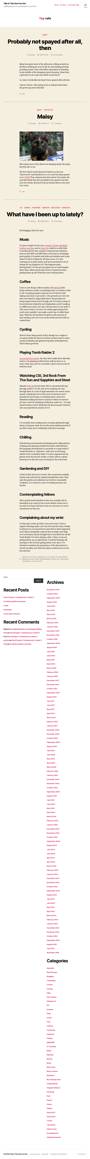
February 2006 (52, 771)
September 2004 (53, 841)
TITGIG (49, 1121)
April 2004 (51, 862)
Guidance (50, 1034)
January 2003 (52, 924)
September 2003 (53, 891)
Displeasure (51, 1001)
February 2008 (52, 672)
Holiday (50, 1038)
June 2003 (51, 903)
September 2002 (53, 940)
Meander (50, 1055)
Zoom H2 (44, 248)
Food (48, 1022)
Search (6, 577)
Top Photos (48, 110)
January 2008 (52, 676)
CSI (56, 557)
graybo (6, 640)
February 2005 (52, 821)
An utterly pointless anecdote (14, 601)
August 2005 (52, 796)
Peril (48, 1096)
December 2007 (53, 680)
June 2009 (51, 606)
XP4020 (57, 288)
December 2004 (53, 829)
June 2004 (51, 854)
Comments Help (73, 5)
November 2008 (53, 635)
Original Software (53, 1088)
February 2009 (52, 623)
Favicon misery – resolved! (38, 1154)
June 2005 (51, 804)
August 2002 (52, 944)
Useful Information (54, 1137)
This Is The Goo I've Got (15, 3)
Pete (5, 633)
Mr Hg (31, 386)
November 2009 (53, 590)
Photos (49, 1100)
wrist (33, 561)
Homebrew (8, 610)
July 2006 (51, 750)
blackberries (42, 557)
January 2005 (52, 825)
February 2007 (52, 722)
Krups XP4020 (63, 557)
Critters (50, 985)
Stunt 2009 (51, 1117)
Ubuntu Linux (52, 1129)
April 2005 (51, 812)
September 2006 (53, 742)
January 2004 (52, 874)
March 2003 (51, 915)
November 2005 (53, 783)
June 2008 (51, 656)
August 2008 (52, 647)
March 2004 (51, 866)
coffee (52, 557)
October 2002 (52, 936)
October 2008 (52, 639)
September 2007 (53, 693)
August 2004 (52, 845)
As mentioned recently (29, 358)
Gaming (27, 207)
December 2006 (53, 730)
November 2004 (53, 833)
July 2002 (50, 948)
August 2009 (52, 602)
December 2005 (53, 779)
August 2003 (52, 895)
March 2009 (51, 618)
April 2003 (51, 911)
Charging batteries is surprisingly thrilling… (26, 629)
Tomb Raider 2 (26, 561)
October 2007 (52, 689)
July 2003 (51, 899)
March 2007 (51, 717)
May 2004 (51, 858)
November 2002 (53, 932)
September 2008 (53, 643)
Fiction (49, 1018)
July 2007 (50, 701)
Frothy (6, 605)
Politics (49, 1108)
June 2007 (51, 705)
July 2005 (51, 800)
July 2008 (51, 651)
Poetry (49, 1104)
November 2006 (53, 734)
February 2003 (52, 920)
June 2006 (51, 755)
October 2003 (52, 887)
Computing (51, 980)
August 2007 (52, 697)
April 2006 (51, 763)
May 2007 (50, 709)
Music (49, 1063)
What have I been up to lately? (45, 214)
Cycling (50, 989)
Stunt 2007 (51, 1112)
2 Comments (58, 221)
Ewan (49, 1013)
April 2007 (51, 713)
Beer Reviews (52, 972)
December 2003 (53, 878)
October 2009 (52, 594)
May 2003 (51, 907)
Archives (63, 5)
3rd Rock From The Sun (29, 557)
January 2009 (52, 627)
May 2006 (51, 759)
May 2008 (51, 660)
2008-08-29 (44, 221)
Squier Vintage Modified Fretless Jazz (47, 559)
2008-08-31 (45, 123)
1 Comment (58, 123)
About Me (50, 968)
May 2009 (51, 610)
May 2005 (51, 808)
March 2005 (51, 816)
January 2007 (52, 726)
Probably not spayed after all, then (45, 44)
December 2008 (53, 631)
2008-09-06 (44, 55)
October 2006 (52, 738)
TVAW (27, 177)
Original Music (52, 1084)
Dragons (50, 1009)
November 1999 (53, 953)
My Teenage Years (54, 1079)
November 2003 (53, 882)
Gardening (36, 207)
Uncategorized (52, 1133)
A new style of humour (12, 614)
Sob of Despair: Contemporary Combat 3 (19, 597)
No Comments (58, 55)
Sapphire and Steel (28, 559)
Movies (49, 1059)
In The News (51, 1046)
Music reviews (52, 1071)
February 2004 (52, 870)
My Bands (50, 1075)
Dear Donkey (52, 997)
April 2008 (51, 664)
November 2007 (53, 684)
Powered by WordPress (58, 1154)
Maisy (45, 35)
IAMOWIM (45, 207)
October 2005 (52, 788)
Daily (49, 993)
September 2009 (53, 598)
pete (33, 55)
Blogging (50, 976)
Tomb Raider (64, 559)
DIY (21, 207)
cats (23, 94)
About (56, 5)
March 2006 (51, 767)
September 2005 (53, 792)
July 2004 (51, 849)
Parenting (66, 207)
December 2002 (53, 928)
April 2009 (51, 614)
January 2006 (52, 775)
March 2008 (51, 668)
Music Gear (55, 207)
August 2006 (52, 746)
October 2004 (52, 837)
